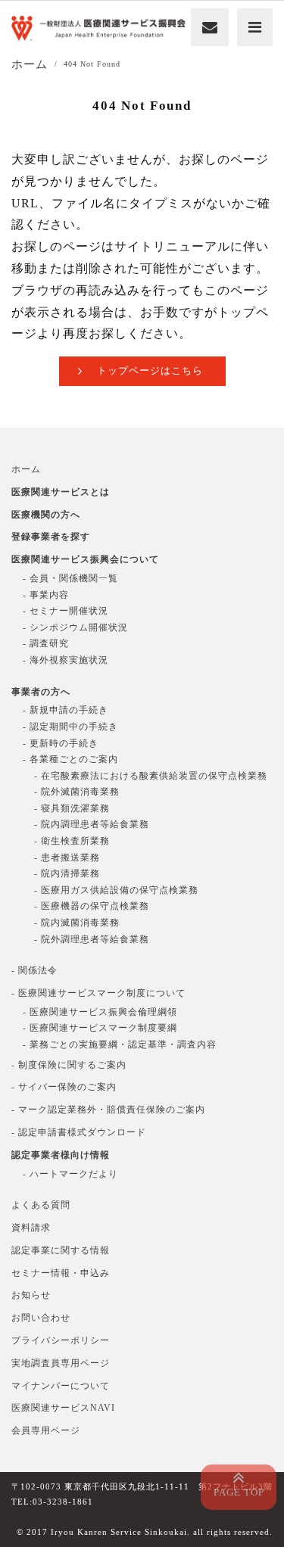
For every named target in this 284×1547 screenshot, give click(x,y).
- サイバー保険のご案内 (64, 1087)
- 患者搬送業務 (67, 857)
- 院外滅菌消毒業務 (77, 791)
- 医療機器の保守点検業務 (91, 906)
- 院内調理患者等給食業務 (91, 824)
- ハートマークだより (70, 1174)
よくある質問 (40, 1205)
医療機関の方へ (45, 514)
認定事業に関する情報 (60, 1250)
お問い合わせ (40, 1317)
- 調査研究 (46, 643)
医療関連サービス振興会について (85, 559)
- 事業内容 (46, 595)
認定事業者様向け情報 (60, 1155)
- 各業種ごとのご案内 (70, 759)
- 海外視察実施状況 (65, 660)
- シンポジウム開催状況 (75, 627)
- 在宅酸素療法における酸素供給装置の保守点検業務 (150, 775)
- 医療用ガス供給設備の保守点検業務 (116, 890)
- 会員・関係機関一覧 (70, 578)
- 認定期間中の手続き (70, 726)
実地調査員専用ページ (60, 1363)
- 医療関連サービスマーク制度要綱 (100, 1028)
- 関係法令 (34, 970)
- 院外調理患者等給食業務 (91, 939)
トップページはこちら (150, 370)
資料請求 (31, 1227)
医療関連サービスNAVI (63, 1407)
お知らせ (31, 1295)
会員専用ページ (45, 1430)
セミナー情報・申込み (60, 1273)
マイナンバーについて (60, 1385)
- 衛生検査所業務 (72, 841)
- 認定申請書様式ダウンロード (78, 1132)
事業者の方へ (40, 691)
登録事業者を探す (50, 536)
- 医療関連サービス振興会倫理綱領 (100, 1012)
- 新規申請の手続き (65, 710)
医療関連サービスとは (60, 492)
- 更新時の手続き (60, 743)
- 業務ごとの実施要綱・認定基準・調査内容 (120, 1044)
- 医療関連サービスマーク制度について (98, 993)
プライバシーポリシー (60, 1340)
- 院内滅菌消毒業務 (77, 922)
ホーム (26, 469)
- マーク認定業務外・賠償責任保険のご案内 (108, 1109)
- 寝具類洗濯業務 (72, 808)
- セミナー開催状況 (65, 610)
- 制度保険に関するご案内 (68, 1065)
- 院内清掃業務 (67, 873)
